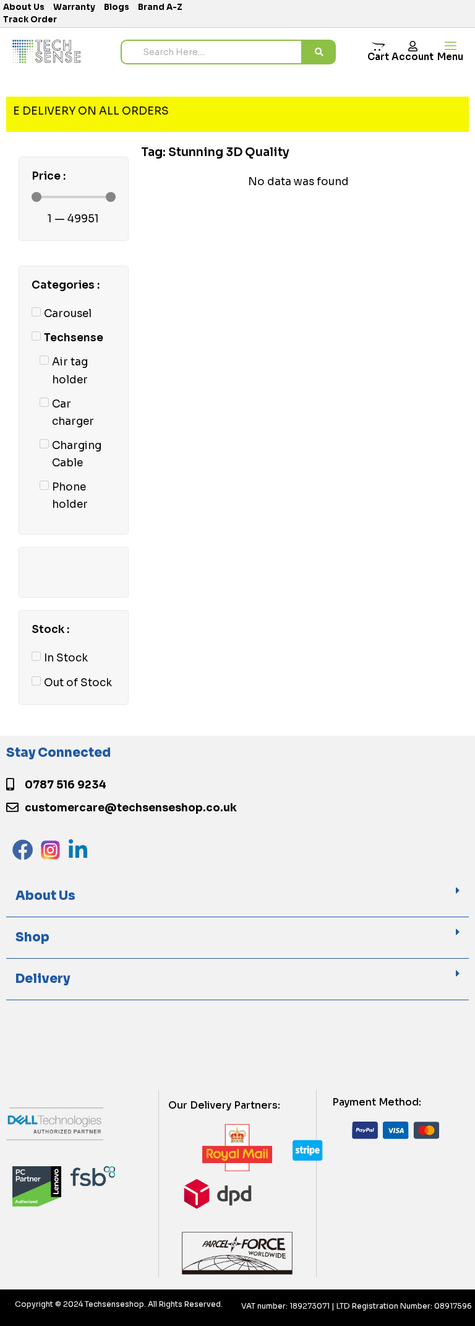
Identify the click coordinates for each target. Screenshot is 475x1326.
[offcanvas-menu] (450, 46)
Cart (378, 57)
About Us (45, 896)
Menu (450, 57)
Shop (32, 937)
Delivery (42, 979)
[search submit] (319, 52)
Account (413, 57)
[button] (237, 896)
